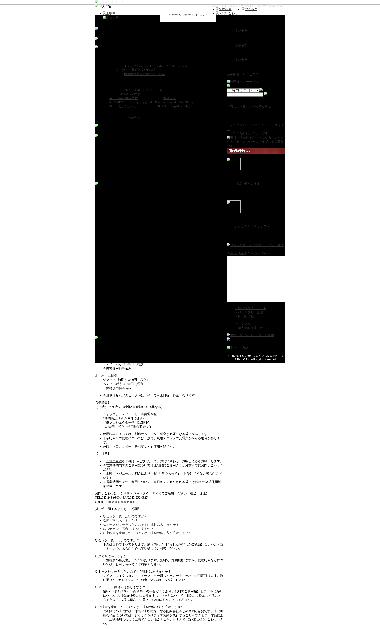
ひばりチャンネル (247, 183)
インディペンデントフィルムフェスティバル (155, 65)
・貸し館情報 (244, 316)
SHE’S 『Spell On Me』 (174, 106)
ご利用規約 (114, 461)
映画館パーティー (139, 118)
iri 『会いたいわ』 (123, 106)
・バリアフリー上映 (249, 312)
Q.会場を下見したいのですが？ (125, 516)
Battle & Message (129, 94)
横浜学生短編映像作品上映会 (144, 74)
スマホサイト (216, 5)
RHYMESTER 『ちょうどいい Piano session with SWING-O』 (152, 102)
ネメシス (169, 98)
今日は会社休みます (123, 98)
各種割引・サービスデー (244, 74)
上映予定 (241, 31)
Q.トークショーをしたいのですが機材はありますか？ (141, 524)
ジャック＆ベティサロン (252, 226)
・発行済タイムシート (250, 308)
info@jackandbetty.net (120, 501)
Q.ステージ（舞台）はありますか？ (128, 528)
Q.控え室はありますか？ (120, 520)
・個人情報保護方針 (249, 328)
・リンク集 (243, 323)
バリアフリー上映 (238, 5)
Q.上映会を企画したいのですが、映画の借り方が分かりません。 (149, 533)
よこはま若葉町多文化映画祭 (136, 70)
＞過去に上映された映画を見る (249, 106)
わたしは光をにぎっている (143, 89)
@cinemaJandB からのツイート (248, 253)
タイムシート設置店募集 (267, 5)
